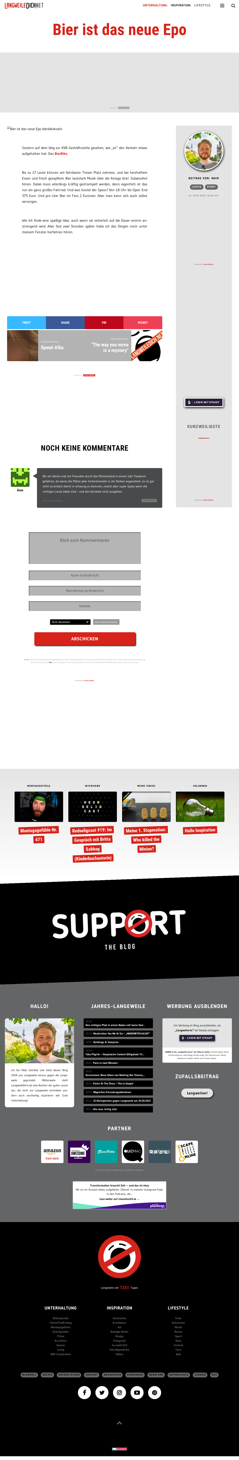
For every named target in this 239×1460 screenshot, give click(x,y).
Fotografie (119, 1340)
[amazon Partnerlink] (52, 1151)
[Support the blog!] (119, 930)
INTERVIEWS (92, 786)
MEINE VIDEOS (146, 786)
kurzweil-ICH (119, 1345)
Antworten (149, 501)
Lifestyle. (203, 5)
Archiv (48, 1375)
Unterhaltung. (155, 5)
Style (178, 1340)
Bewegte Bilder (119, 1331)
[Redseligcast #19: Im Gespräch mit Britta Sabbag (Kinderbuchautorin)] (92, 827)
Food (178, 1318)
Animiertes (119, 1318)
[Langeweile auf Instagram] (119, 1392)
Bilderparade (61, 1318)
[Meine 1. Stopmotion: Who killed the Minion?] (146, 823)
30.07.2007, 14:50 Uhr (53, 501)
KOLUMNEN (200, 786)
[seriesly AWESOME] (79, 1151)
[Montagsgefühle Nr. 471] (39, 818)
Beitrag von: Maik (204, 178)
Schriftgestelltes (119, 1349)
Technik (178, 1345)
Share (65, 322)
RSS (214, 1375)
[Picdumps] (160, 1151)
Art (119, 1327)
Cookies (200, 1375)
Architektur (119, 1322)
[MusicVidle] (106, 1151)
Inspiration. (181, 5)
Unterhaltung (61, 1308)
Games (61, 1345)
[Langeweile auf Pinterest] (154, 1392)
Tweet (26, 322)
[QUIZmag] (133, 1151)
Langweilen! (197, 1093)
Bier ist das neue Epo (120, 29)
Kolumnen (178, 1322)
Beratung (156, 1375)
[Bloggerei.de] (119, 1449)
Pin (104, 322)
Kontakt (92, 1375)
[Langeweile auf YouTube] (137, 1392)
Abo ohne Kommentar (106, 621)
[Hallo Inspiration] (200, 814)
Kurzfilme (61, 1340)
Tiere (178, 1349)
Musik (178, 1327)
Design (119, 1336)
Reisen (178, 1331)
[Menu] (222, 5)
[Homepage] (27, 5)
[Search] (233, 5)
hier (50, 662)
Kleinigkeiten (61, 1331)
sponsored (135, 1375)
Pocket (143, 322)
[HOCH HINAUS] (119, 1422)
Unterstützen (69, 1375)
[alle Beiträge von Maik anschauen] (204, 151)
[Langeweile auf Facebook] (84, 1392)
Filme (60, 1336)
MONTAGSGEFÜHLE (39, 786)
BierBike (61, 153)
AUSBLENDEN (124, 108)
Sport (211, 187)
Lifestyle (178, 1308)
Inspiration (119, 1308)
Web (178, 1354)
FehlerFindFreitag (61, 1322)
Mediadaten (112, 1375)
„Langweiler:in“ (184, 1030)
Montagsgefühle (61, 1327)
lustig (196, 187)
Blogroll (29, 1375)
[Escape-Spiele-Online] (187, 1151)
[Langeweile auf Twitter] (102, 1392)
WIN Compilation (60, 1354)
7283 (124, 1287)
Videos (119, 1354)
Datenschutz (179, 1375)
